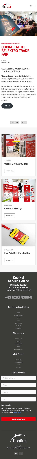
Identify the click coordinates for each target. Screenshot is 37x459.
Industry (18, 325)
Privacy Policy (17, 413)
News (18, 365)
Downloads (19, 360)
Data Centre (18, 323)
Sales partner (18, 344)
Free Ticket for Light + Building (17, 253)
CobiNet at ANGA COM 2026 (16, 163)
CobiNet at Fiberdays (13, 208)
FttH (18, 313)
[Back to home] (6, 5)
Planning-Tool (18, 362)
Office (18, 320)
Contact (18, 367)
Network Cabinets (18, 315)
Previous (15, 122)
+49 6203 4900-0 (18, 297)
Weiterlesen (9, 171)
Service (18, 341)
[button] (32, 5)
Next (23, 122)
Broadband (18, 328)
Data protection (18, 349)
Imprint (18, 346)
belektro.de (7, 106)
